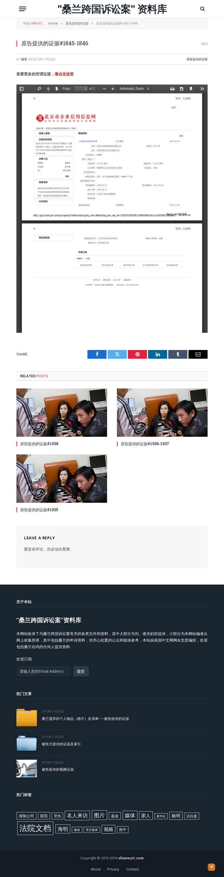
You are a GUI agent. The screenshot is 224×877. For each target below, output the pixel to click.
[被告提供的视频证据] (26, 768)
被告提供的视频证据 (58, 769)
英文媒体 (92, 830)
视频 (108, 829)
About (96, 869)
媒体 (130, 815)
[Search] (202, 9)
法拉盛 (191, 815)
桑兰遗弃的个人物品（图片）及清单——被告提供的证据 (85, 718)
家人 (146, 815)
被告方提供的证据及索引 (61, 743)
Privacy (113, 869)
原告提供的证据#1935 (39, 509)
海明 (63, 828)
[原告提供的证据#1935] (61, 478)
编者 (24, 59)
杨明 (176, 816)
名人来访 (77, 815)
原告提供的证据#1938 (39, 443)
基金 (115, 815)
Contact (132, 869)
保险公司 (26, 815)
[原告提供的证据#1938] (61, 412)
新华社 (161, 816)
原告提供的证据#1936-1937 (145, 443)
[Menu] (22, 9)
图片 (99, 815)
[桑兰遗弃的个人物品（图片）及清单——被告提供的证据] (26, 717)
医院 (44, 815)
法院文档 (35, 827)
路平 (122, 829)
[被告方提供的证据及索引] (26, 743)
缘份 (77, 830)
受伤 (57, 815)
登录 (66, 549)
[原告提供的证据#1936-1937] (162, 412)
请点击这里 (64, 73)
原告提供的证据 (197, 59)
